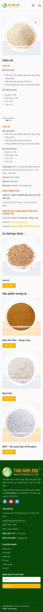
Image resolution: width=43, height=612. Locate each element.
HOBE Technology (9, 609)
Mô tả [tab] (8, 120)
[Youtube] (10, 501)
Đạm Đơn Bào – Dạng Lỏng (16, 340)
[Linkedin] (17, 501)
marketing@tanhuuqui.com (13, 520)
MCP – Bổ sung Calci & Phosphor (19, 446)
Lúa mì (5, 280)
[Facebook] (4, 501)
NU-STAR (7, 393)
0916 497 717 (8, 533)
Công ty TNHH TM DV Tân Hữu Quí (25, 226)
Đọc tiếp (9, 285)
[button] (33, 5)
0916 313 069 (8, 538)
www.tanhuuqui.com (18, 222)
